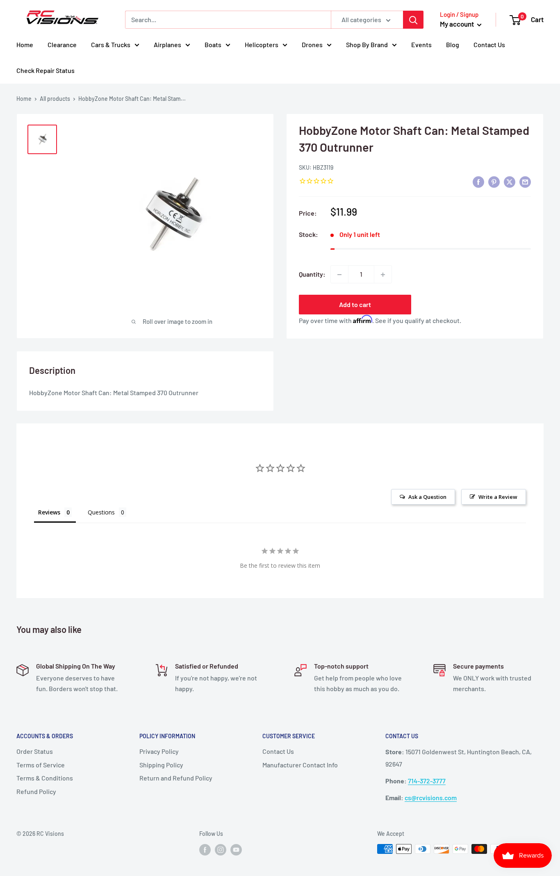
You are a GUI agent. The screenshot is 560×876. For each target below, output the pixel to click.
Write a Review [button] (497, 497)
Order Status (34, 751)
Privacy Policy (159, 751)
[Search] (413, 20)
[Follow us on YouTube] (236, 850)
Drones (312, 44)
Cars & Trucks (110, 44)
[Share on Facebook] (478, 181)
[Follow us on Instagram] (220, 850)
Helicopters (261, 44)
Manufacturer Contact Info (300, 765)
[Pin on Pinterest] (494, 181)
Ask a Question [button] (427, 497)
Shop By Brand (367, 44)
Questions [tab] (101, 512)
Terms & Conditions (44, 778)
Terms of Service (40, 765)
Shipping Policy (161, 765)
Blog (452, 44)
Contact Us (489, 44)
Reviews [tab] (49, 512)
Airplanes (167, 44)
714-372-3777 (427, 781)
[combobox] (228, 20)
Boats (213, 44)
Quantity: (312, 274)
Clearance (62, 44)
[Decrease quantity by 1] (339, 274)
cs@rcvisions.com (431, 797)
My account (457, 24)
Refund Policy (36, 791)
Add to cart (355, 305)
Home (24, 44)
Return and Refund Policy (175, 778)
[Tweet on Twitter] (509, 181)
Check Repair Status (45, 70)
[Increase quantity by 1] (383, 274)
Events (421, 44)
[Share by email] (525, 181)
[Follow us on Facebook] (205, 850)
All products (55, 98)
